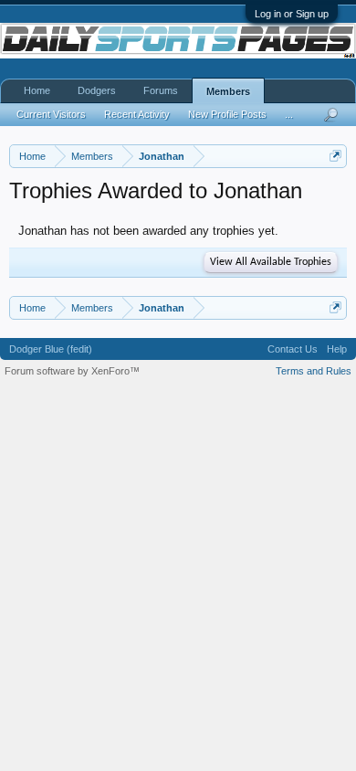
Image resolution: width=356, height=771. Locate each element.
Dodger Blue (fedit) (50, 348)
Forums (160, 90)
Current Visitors (51, 114)
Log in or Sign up (292, 13)
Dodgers (97, 90)
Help (337, 348)
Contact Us (292, 348)
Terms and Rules (313, 370)
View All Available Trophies (270, 262)
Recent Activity (137, 114)
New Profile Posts (227, 114)
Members (228, 91)
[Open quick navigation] (335, 156)
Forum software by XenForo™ (72, 370)
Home (37, 90)
